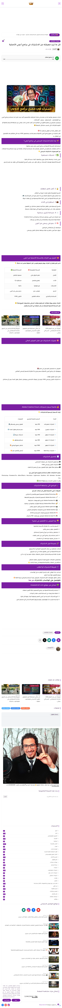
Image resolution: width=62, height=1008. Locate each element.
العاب (30, 846)
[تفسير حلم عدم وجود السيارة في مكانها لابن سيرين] (54, 968)
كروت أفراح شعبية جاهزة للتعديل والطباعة (37, 942)
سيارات (30, 867)
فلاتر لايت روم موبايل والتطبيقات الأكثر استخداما (30, 883)
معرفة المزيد (6, 1000)
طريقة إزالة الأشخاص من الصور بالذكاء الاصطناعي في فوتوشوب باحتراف (11, 331)
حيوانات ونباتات (30, 862)
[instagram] (28, 910)
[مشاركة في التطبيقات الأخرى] (40, 640)
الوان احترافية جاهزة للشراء (31, 852)
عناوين (30, 881)
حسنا (16, 1000)
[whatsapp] (24, 910)
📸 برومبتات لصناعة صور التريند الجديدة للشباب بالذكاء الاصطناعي (31, 975)
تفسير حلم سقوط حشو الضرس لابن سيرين (36, 933)
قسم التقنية (30, 888)
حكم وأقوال (30, 859)
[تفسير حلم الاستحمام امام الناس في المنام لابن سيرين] (54, 984)
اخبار (30, 833)
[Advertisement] (31, 20)
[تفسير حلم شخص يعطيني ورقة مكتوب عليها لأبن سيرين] (54, 918)
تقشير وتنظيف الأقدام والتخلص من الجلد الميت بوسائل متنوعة (32, 34)
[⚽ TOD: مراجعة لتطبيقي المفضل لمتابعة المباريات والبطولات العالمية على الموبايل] (54, 926)
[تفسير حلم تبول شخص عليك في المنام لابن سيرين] (54, 959)
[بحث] (3, 3)
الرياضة (30, 841)
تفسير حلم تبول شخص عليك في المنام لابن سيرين (34, 958)
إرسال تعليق (54, 714)
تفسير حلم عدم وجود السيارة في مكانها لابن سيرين (35, 966)
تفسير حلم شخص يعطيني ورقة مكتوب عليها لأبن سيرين (33, 917)
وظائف (30, 899)
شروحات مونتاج (30, 875)
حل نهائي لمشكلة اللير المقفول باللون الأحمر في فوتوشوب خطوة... (31, 331)
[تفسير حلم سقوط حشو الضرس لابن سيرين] (54, 934)
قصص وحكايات (31, 891)
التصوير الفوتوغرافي (30, 836)
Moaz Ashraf (42, 1005)
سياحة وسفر (30, 865)
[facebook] (33, 910)
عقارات (30, 878)
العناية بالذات (30, 849)
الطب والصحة (30, 844)
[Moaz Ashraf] (31, 3)
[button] (54, 640)
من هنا (31, 580)
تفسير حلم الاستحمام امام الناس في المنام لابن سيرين (34, 983)
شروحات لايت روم (30, 873)
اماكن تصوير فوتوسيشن (31, 854)
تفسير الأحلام (30, 857)
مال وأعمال (30, 894)
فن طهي (30, 886)
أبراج (30, 830)
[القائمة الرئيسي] (59, 3)
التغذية (30, 838)
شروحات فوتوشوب (54, 41)
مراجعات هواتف (30, 896)
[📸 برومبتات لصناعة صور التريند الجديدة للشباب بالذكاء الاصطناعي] (54, 976)
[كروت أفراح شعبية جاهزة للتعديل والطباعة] (54, 943)
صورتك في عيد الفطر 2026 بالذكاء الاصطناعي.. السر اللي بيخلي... (52, 331)
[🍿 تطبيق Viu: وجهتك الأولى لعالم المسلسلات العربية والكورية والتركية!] (54, 951)
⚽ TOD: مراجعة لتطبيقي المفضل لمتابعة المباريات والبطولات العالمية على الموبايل (26, 925)
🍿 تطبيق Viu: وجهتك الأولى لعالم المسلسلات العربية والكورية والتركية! (29, 950)
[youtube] (38, 910)
